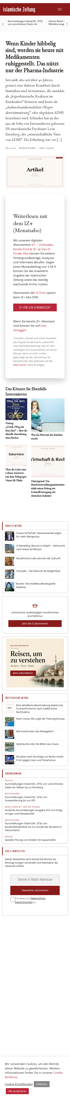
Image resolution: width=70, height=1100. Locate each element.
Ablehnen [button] (41, 1084)
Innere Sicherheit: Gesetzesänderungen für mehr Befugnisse (38, 534)
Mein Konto (20, 365)
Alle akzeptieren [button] (17, 1091)
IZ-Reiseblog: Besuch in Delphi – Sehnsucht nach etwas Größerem (40, 547)
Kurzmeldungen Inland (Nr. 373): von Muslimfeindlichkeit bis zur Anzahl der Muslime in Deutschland (33, 827)
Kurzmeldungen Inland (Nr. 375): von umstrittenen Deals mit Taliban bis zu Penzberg (25, 24)
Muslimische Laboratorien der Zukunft (38, 558)
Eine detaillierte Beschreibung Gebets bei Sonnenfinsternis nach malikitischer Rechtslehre (39, 709)
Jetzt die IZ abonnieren (35, 623)
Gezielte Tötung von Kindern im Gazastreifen (30, 840)
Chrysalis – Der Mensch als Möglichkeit (38, 571)
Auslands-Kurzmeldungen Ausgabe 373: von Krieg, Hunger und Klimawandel (33, 812)
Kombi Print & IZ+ (25, 249)
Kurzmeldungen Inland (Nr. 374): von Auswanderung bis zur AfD (26, 798)
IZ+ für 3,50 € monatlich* (35, 307)
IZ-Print (41, 293)
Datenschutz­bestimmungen (30, 900)
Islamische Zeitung (19, 9)
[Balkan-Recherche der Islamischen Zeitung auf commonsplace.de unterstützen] (35, 686)
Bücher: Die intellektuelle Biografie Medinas (35, 585)
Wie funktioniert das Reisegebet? (35, 731)
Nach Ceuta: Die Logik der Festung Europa (40, 718)
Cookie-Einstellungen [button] (19, 1084)
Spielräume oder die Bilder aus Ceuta (37, 744)
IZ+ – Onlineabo (42, 245)
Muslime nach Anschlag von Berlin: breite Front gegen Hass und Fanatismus (39, 758)
